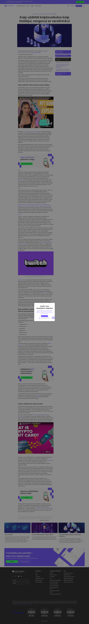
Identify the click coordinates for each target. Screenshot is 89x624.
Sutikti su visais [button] (44, 316)
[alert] (44, 312)
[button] (44, 318)
